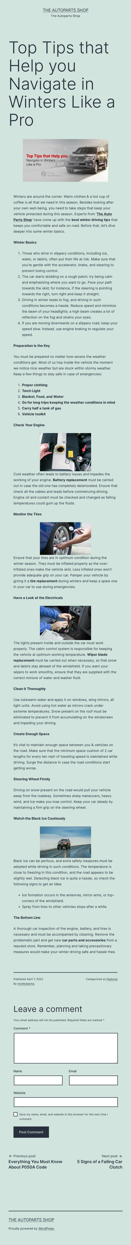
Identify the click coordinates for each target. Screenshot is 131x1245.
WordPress (46, 1228)
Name (17, 1071)
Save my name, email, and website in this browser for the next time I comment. (63, 1117)
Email (72, 1071)
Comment (21, 1028)
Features (112, 979)
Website (19, 1093)
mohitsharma (26, 983)
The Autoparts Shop (65, 10)
